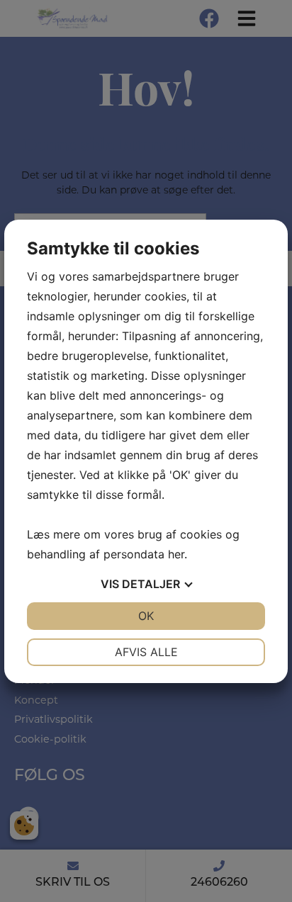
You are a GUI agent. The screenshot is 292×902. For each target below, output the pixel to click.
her (176, 554)
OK (146, 616)
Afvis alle (146, 652)
